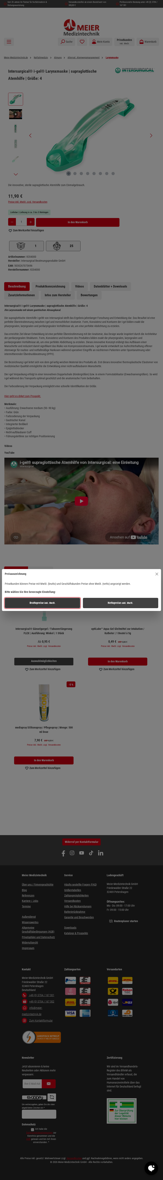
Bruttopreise (42, 602)
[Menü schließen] (157, 574)
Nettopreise (120, 602)
